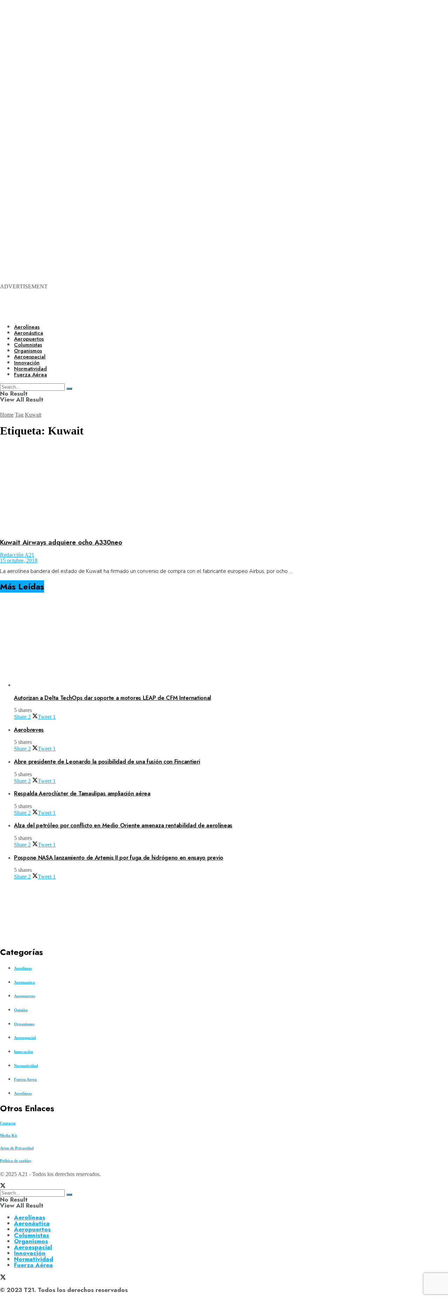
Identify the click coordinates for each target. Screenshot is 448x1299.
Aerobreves (29, 730)
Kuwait (33, 415)
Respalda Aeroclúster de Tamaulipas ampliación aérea (82, 793)
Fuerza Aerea (25, 1079)
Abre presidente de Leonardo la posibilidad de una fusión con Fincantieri (107, 762)
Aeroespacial (25, 1037)
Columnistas (31, 1235)
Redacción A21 (17, 555)
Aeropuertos (29, 339)
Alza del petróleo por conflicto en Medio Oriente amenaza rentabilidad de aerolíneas (123, 825)
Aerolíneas (27, 327)
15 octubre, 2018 (18, 560)
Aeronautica (24, 982)
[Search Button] (69, 1195)
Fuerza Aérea (33, 1265)
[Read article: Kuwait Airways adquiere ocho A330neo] (224, 488)
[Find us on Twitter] (3, 1186)
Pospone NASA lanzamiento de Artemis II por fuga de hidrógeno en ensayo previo (118, 858)
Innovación (23, 1052)
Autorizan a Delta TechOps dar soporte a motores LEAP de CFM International (112, 698)
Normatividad (26, 1066)
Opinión (21, 1010)
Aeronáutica (28, 333)
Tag (19, 415)
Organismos (24, 1024)
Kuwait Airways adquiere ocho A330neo (61, 542)
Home (7, 415)
